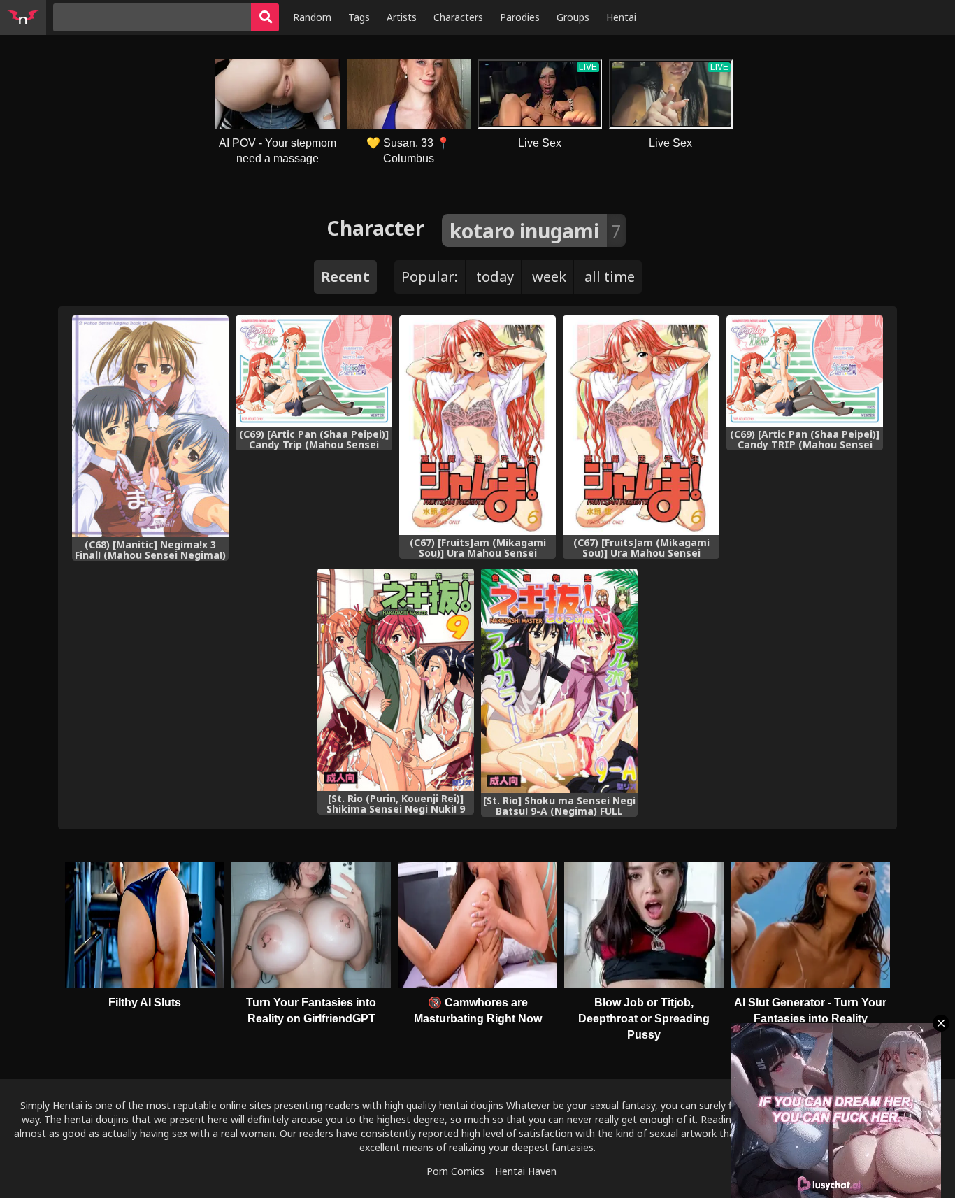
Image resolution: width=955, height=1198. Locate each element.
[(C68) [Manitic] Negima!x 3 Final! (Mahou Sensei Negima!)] (150, 426)
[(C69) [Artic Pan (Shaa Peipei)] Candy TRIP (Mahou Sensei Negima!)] (804, 371)
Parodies (520, 17)
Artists (402, 17)
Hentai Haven (526, 1171)
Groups (573, 17)
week (549, 276)
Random (312, 17)
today (495, 276)
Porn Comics (455, 1171)
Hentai (621, 17)
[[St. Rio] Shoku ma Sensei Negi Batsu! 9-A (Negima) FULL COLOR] (559, 681)
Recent (345, 276)
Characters (458, 17)
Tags (359, 17)
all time (609, 276)
